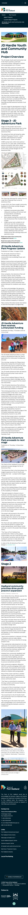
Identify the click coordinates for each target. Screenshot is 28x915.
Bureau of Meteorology (15, 876)
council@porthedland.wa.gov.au (10, 822)
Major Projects (8, 17)
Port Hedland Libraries (7, 851)
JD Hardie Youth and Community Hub (10, 846)
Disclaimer (9, 883)
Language (4, 2)
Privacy (3, 883)
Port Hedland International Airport (10, 832)
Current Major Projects (10, 19)
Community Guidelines (20, 883)
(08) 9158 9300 (6, 818)
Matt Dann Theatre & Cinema (8, 849)
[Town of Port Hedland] (8, 9)
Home (3, 15)
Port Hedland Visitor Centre (8, 834)
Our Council (12, 15)
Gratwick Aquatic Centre (7, 843)
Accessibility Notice (8, 885)
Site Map (17, 885)
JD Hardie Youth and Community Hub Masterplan (13, 22)
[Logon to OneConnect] (25, 3)
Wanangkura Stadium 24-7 (8, 837)
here (15, 238)
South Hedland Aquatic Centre (9, 840)
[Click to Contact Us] (22, 3)
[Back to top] (14, 903)
